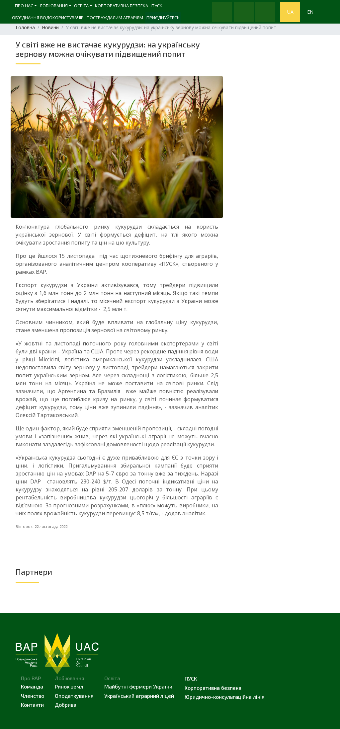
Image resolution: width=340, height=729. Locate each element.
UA (290, 12)
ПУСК (156, 6)
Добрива (65, 704)
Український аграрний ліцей (139, 696)
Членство (32, 696)
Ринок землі (70, 686)
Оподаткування (74, 696)
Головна (25, 27)
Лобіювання (54, 6)
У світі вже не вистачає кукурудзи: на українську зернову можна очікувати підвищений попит (108, 48)
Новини (50, 27)
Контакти (32, 704)
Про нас (24, 6)
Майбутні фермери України (138, 686)
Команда (32, 686)
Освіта (81, 6)
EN (310, 12)
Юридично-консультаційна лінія (225, 696)
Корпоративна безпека (121, 6)
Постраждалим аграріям (115, 18)
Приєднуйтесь (163, 18)
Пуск (191, 678)
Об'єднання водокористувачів (48, 18)
